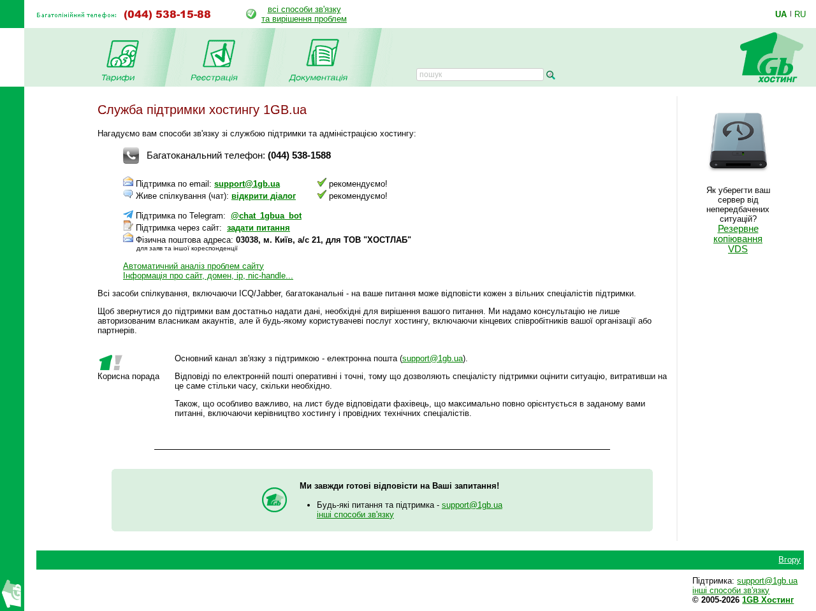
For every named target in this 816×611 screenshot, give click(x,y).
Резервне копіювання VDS (737, 239)
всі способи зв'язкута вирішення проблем (304, 14)
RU (800, 14)
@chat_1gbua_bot (266, 215)
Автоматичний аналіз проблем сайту (193, 266)
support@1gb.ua (247, 184)
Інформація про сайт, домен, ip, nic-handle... (208, 275)
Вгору (789, 559)
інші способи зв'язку (355, 514)
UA (781, 14)
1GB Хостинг (768, 600)
